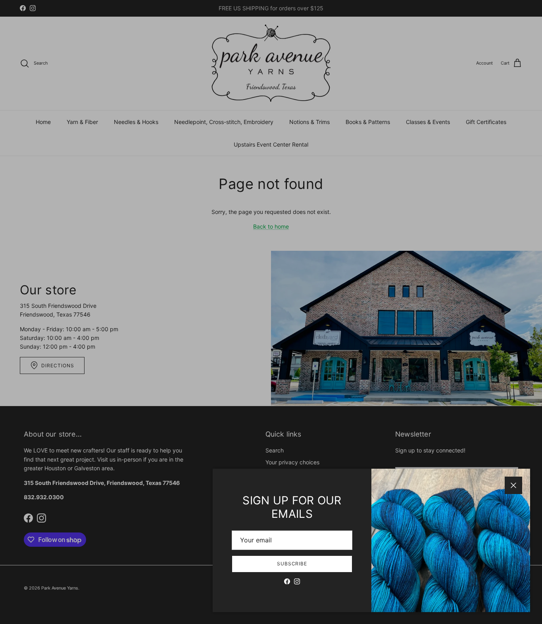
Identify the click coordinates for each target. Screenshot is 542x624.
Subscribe (292, 564)
